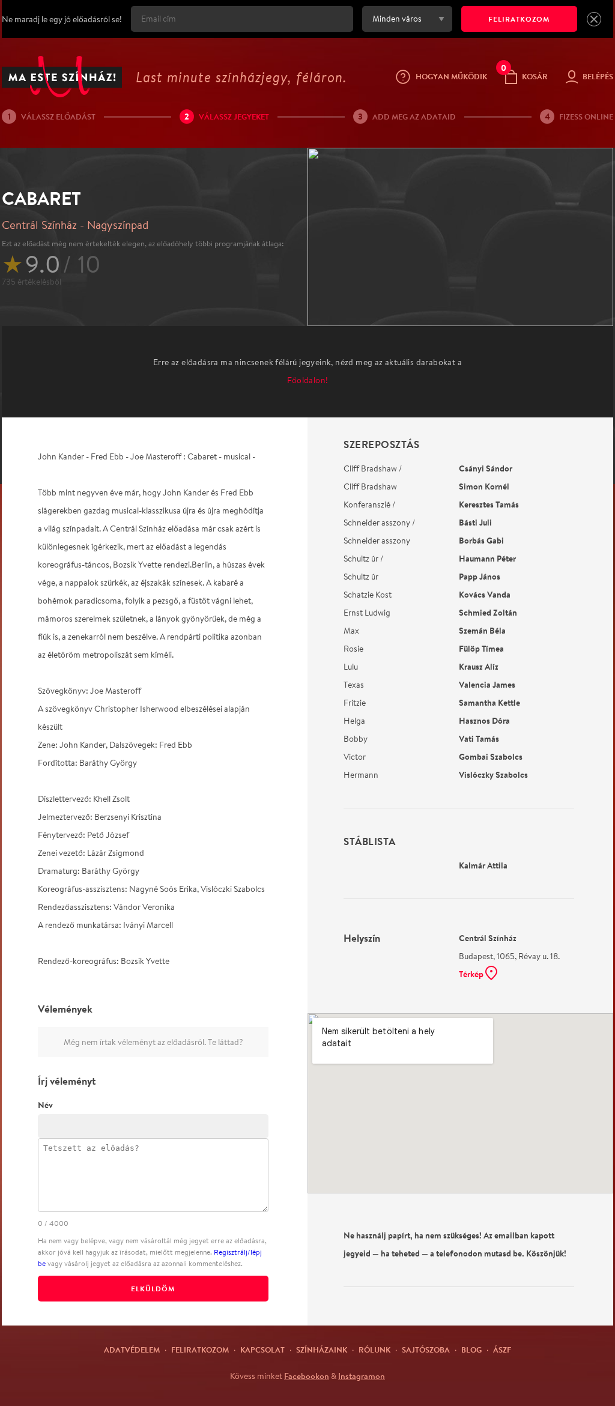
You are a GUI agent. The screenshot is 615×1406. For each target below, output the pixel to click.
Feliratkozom (200, 1349)
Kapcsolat (262, 1349)
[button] (594, 19)
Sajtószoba (426, 1349)
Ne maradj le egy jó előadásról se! (62, 19)
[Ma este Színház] (62, 76)
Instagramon (361, 1376)
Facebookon (306, 1376)
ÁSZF (502, 1349)
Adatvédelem (132, 1349)
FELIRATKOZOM (519, 19)
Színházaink (321, 1349)
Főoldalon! (308, 380)
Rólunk (374, 1349)
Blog (471, 1349)
